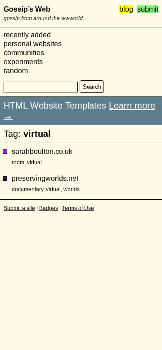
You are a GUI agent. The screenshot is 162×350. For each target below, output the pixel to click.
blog (126, 9)
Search (92, 86)
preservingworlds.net (45, 178)
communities (24, 53)
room (18, 162)
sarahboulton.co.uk (42, 151)
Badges (48, 208)
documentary (27, 189)
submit (147, 9)
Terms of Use (78, 208)
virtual (34, 162)
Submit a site (19, 208)
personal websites (33, 44)
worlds (71, 189)
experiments (23, 62)
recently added (27, 35)
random (16, 70)
